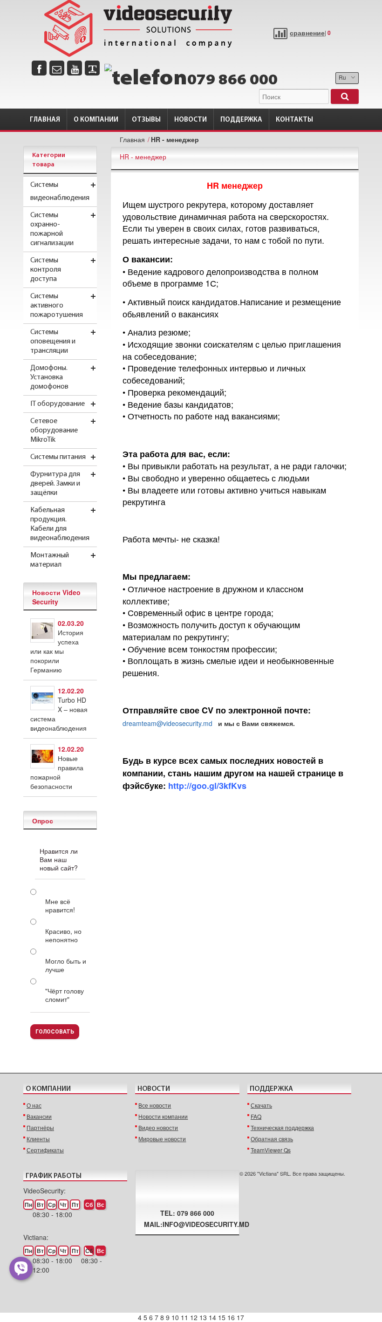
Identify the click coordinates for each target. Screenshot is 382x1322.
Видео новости (158, 1127)
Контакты (294, 119)
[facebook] (39, 68)
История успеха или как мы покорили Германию (56, 651)
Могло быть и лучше (65, 965)
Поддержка (241, 119)
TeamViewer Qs (271, 1150)
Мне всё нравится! (60, 905)
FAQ (256, 1116)
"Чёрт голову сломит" (64, 994)
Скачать (261, 1105)
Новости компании (163, 1116)
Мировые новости (162, 1139)
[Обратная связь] (56, 68)
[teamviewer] (92, 68)
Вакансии (39, 1116)
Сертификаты (45, 1150)
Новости (190, 119)
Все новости (154, 1105)
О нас (34, 1105)
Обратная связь (272, 1139)
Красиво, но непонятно (63, 935)
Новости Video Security (56, 597)
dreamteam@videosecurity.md (167, 723)
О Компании (96, 119)
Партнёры (40, 1127)
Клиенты (38, 1139)
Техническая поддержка (282, 1127)
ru (342, 77)
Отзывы (146, 119)
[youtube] (74, 68)
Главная (45, 119)
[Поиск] (345, 96)
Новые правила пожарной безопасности (56, 772)
